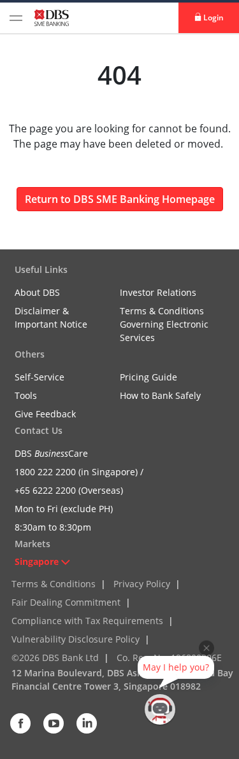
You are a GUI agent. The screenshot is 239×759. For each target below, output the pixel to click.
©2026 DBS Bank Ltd (55, 657)
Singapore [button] (37, 561)
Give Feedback (45, 414)
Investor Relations (158, 292)
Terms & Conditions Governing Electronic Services (164, 324)
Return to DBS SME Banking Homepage (120, 199)
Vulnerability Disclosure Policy (75, 639)
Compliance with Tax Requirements (87, 621)
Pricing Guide (148, 377)
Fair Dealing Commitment (65, 602)
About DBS (37, 292)
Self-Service (39, 377)
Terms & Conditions (53, 584)
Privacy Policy (141, 584)
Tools (26, 395)
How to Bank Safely (160, 395)
